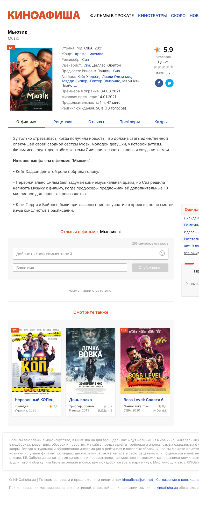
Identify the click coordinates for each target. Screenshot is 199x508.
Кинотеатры (152, 15)
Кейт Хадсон (88, 76)
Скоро (178, 15)
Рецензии (63, 121)
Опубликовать (150, 268)
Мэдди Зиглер (74, 81)
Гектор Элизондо (105, 81)
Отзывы (96, 121)
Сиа (85, 59)
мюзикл (96, 53)
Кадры (161, 121)
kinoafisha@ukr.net (137, 479)
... (75, 85)
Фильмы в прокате (112, 15)
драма (81, 53)
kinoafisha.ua (167, 487)
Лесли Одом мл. (116, 76)
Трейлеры (130, 121)
